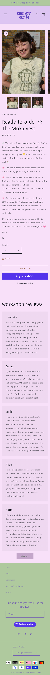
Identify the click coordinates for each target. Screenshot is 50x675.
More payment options (25, 283)
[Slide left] (3, 103)
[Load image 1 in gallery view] (12, 102)
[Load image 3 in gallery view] (37, 102)
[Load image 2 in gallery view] (24, 102)
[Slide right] (47, 103)
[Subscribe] (41, 614)
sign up (25, 556)
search (8, 592)
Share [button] (7, 259)
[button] (5, 15)
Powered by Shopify (33, 672)
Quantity (5, 245)
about (8, 567)
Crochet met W (20, 672)
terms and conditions (14, 586)
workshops (10, 580)
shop (7, 574)
